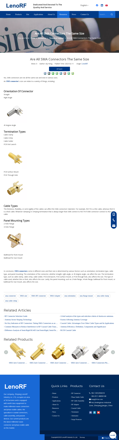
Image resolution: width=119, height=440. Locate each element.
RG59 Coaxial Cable (68, 330)
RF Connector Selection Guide (16, 316)
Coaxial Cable (76, 408)
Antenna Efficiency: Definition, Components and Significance (83, 327)
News (54, 412)
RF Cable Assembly (77, 401)
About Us (55, 404)
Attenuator (74, 416)
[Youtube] (107, 5)
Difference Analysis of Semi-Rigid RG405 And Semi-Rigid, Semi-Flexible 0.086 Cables (32, 330)
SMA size (23, 296)
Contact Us (56, 416)
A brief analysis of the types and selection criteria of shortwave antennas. (87, 316)
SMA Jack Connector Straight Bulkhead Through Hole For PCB (18, 363)
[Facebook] (90, 412)
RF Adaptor (75, 404)
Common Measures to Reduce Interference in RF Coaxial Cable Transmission (32, 327)
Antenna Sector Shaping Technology (18, 320)
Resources (55, 408)
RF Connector (76, 393)
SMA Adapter (55, 296)
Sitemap (82, 437)
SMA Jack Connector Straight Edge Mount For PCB (59, 363)
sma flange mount (86, 296)
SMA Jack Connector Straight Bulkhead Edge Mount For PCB (39, 363)
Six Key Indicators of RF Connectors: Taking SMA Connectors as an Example (32, 323)
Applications (56, 401)
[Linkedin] (102, 5)
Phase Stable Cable (77, 397)
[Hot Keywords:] (111, 14)
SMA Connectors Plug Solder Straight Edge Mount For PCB (101, 363)
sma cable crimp (11, 301)
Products (55, 397)
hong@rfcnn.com (97, 399)
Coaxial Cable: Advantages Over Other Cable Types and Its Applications (87, 323)
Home (54, 393)
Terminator (75, 412)
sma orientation (70, 296)
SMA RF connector (38, 296)
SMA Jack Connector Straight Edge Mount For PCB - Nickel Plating (80, 363)
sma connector (10, 296)
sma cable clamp (103, 296)
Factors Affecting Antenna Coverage (73, 320)
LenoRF (85, 64)
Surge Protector (76, 419)
